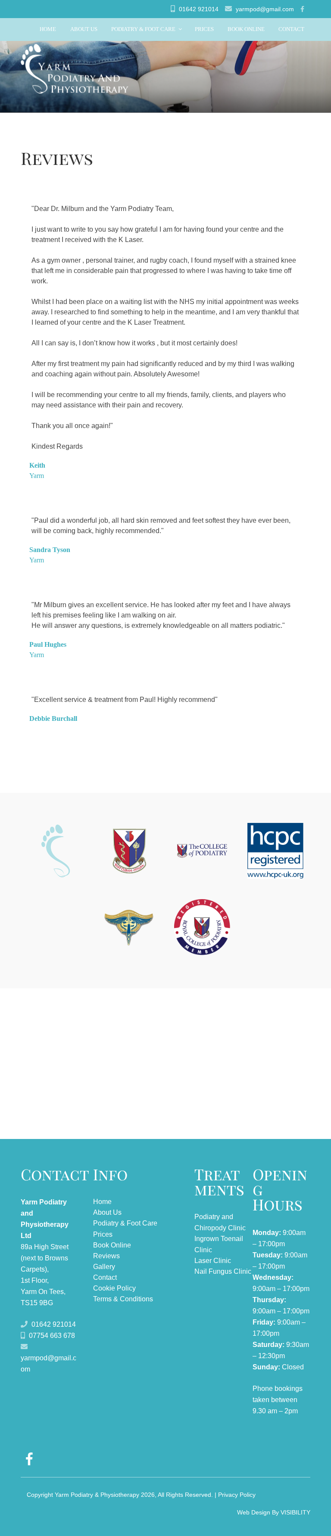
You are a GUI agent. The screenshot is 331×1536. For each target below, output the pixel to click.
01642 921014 (199, 9)
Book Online (246, 29)
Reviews (106, 1256)
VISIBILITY (295, 1512)
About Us (83, 29)
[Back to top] (313, 1517)
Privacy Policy (237, 1494)
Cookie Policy (114, 1288)
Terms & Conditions (123, 1299)
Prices (204, 29)
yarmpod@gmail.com (265, 9)
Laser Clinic (212, 1260)
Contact (291, 29)
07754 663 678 (52, 1335)
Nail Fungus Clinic (222, 1271)
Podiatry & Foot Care (143, 29)
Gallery (104, 1266)
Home (48, 29)
